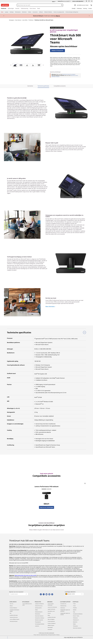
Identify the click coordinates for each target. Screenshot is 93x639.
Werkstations (37, 613)
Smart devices (18, 20)
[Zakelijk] (75, 8)
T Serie (74, 603)
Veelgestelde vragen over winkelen (65, 614)
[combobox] (39, 5)
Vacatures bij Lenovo (14, 617)
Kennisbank (50, 629)
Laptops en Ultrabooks (39, 603)
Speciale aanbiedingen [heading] (55, 72)
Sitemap (57, 634)
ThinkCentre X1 (76, 620)
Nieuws (11, 605)
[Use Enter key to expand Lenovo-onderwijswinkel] (84, 1)
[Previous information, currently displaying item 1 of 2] (4, 16)
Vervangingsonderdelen (39, 624)
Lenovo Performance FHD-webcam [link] (47, 486)
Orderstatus (62, 607)
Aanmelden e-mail (51, 611)
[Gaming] (87, 8)
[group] (15, 65)
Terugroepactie (38, 622)
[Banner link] (46, 16)
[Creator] (92, 8)
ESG (10, 613)
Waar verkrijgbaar (51, 619)
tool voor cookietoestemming (42, 634)
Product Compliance (51, 623)
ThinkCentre (75, 617)
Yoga (74, 611)
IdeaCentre (75, 622)
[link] (91, 1)
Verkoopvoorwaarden (52, 634)
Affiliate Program (51, 625)
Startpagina (11, 20)
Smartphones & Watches (77, 613)
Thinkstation (75, 626)
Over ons (11, 603)
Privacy (35, 634)
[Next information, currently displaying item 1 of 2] (89, 16)
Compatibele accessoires (60, 86)
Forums (49, 613)
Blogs (49, 615)
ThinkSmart (30, 20)
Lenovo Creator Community (51, 604)
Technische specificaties (43, 86)
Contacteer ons (63, 603)
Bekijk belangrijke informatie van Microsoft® (25, 575)
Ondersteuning (63, 605)
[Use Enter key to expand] (89, 5)
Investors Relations (13, 607)
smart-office (24, 20)
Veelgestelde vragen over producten (65, 610)
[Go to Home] (5, 5)
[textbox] (74, 594)
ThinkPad (75, 607)
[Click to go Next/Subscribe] (26, 594)
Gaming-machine (38, 607)
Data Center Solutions (39, 615)
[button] (86, 1)
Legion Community (51, 609)
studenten (37, 626)
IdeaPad (74, 609)
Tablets (36, 609)
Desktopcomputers (38, 611)
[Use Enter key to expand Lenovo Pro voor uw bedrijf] (70, 1)
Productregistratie (51, 621)
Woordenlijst (50, 627)
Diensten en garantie (39, 620)
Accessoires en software (39, 617)
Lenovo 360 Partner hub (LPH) (27, 604)
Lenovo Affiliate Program (14, 619)
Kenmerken (30, 86)
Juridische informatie (14, 615)
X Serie (74, 605)
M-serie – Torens (76, 615)
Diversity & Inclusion (13, 621)
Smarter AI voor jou (38, 605)
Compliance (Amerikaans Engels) (14, 610)
